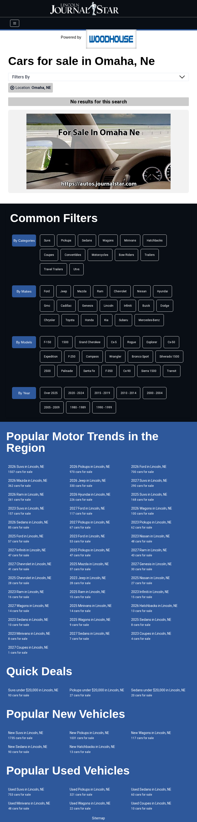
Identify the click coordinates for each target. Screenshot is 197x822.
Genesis (87, 305)
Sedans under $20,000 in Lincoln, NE (158, 692)
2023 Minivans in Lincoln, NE (29, 636)
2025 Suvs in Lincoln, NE (149, 497)
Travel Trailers (53, 269)
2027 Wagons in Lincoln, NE (28, 608)
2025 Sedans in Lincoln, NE (151, 622)
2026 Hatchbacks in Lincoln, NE (154, 608)
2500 (47, 371)
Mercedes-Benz (149, 320)
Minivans (130, 240)
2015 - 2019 (102, 393)
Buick (146, 305)
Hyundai (162, 291)
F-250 (71, 356)
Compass (92, 356)
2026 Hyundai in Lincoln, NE (90, 497)
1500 (65, 342)
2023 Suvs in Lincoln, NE (26, 510)
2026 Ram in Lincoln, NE (26, 497)
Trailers (150, 255)
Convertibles (73, 255)
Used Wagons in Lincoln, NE (90, 805)
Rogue (131, 342)
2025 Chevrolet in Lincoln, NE (29, 580)
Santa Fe (89, 371)
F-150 (47, 342)
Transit (171, 371)
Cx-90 (127, 371)
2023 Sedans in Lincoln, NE (28, 622)
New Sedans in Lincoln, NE (27, 749)
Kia (106, 320)
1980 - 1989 (78, 407)
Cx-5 (114, 342)
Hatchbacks (155, 240)
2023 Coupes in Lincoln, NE (151, 636)
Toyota (70, 320)
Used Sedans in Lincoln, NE (151, 791)
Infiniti (128, 305)
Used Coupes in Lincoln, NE (151, 805)
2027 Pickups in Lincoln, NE (90, 524)
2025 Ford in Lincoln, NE (25, 538)
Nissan (142, 291)
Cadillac (66, 305)
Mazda (81, 291)
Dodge (164, 305)
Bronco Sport (140, 356)
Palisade (67, 371)
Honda (89, 320)
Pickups (66, 240)
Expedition (51, 356)
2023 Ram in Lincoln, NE (26, 594)
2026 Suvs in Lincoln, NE (26, 469)
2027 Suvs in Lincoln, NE (149, 483)
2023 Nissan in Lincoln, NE (150, 538)
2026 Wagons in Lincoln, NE (151, 510)
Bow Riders (126, 255)
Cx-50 (171, 342)
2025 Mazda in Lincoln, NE (89, 566)
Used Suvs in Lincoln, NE (26, 791)
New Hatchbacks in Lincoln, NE (92, 749)
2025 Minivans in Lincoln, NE (91, 608)
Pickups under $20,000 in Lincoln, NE (97, 692)
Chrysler (49, 320)
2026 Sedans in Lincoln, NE (28, 524)
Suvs (47, 240)
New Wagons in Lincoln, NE (151, 735)
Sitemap (98, 818)
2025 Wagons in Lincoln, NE (90, 622)
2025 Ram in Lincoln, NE (87, 594)
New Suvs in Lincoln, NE (25, 735)
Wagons (108, 240)
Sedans (87, 240)
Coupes (49, 255)
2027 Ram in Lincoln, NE (149, 552)
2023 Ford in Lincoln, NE (87, 538)
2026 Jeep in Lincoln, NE (88, 483)
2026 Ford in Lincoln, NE (148, 469)
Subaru (123, 320)
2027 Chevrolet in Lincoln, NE (29, 566)
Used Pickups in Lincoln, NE (90, 791)
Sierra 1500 (148, 371)
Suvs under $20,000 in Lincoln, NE (33, 692)
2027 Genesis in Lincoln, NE (151, 566)
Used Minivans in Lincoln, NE (29, 805)
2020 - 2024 (76, 393)
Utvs (77, 269)
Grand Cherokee (89, 342)
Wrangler (115, 356)
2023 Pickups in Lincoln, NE (151, 524)
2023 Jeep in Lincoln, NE (88, 580)
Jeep (63, 291)
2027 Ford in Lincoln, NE (87, 510)
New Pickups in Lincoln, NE (89, 735)
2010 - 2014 (128, 393)
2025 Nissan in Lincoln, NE (150, 580)
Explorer (152, 342)
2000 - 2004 (154, 393)
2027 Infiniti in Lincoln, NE (27, 552)
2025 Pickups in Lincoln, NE (90, 552)
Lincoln (108, 305)
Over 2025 (51, 393)
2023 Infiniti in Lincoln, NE (150, 594)
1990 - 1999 (104, 407)
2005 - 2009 (52, 407)
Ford (47, 291)
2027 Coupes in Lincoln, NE (28, 650)
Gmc (47, 305)
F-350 (109, 371)
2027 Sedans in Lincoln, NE (90, 636)
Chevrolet (120, 291)
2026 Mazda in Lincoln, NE (27, 483)
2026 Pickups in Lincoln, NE (90, 469)
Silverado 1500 (169, 356)
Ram (100, 291)
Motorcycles (100, 255)
